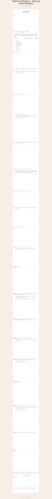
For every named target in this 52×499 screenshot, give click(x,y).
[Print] (36, 31)
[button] (37, 31)
